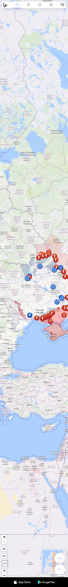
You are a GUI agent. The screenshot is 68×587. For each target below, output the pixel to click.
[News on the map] (7, 5)
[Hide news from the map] (4, 556)
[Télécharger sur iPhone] (22, 582)
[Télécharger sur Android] (46, 582)
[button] (58, 308)
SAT (5, 563)
